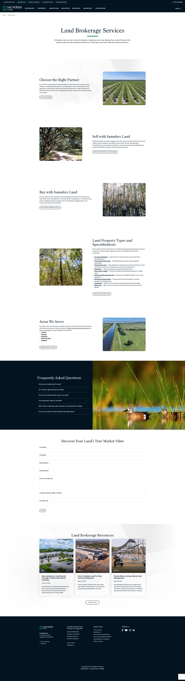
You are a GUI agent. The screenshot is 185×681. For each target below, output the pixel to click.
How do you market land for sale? (50, 384)
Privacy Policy (85, 668)
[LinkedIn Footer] (134, 630)
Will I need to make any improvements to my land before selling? (60, 406)
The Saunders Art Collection (101, 639)
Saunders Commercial (34, 2)
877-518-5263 (178, 2)
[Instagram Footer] (130, 630)
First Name (42, 447)
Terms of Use (94, 668)
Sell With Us (65, 8)
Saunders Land (21, 2)
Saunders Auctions (48, 2)
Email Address (43, 463)
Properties (42, 8)
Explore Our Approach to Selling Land (105, 152)
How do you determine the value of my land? (54, 395)
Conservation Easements (102, 261)
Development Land (100, 265)
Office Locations (98, 641)
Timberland (98, 283)
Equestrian (97, 269)
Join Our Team (100, 8)
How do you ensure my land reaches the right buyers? (57, 411)
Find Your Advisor (46, 97)
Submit (43, 510)
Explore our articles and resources (77, 328)
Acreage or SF (43, 500)
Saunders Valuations (61, 2)
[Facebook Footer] (122, 630)
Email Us (43, 643)
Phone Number (44, 470)
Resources (76, 8)
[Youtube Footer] (126, 630)
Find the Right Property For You (50, 207)
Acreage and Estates (101, 257)
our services (47, 330)
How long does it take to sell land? (50, 401)
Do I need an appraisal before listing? (51, 390)
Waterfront (97, 285)
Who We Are (88, 8)
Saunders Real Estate (9, 2)
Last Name (42, 455)
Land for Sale (54, 8)
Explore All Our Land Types (102, 294)
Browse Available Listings (48, 347)
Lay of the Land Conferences (101, 634)
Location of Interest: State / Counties (50, 493)
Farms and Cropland (101, 271)
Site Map (101, 668)
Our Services (29, 8)
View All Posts (92, 602)
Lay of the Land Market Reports (102, 636)
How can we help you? (46, 478)
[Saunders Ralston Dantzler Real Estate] (12, 8)
